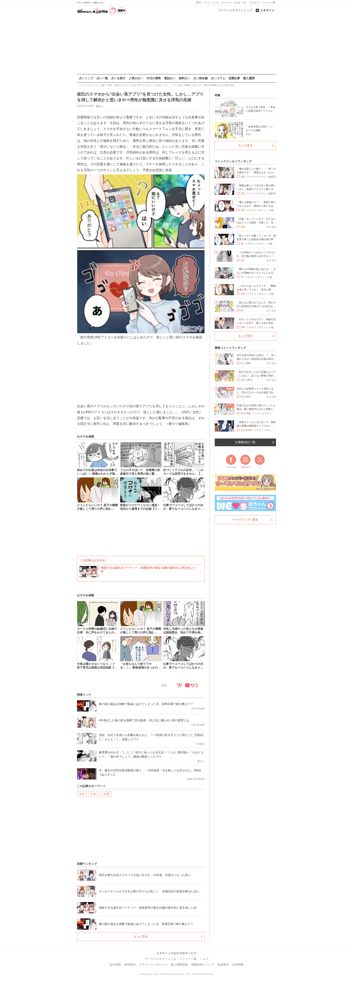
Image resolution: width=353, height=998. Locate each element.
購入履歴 (249, 78)
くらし (207, 2)
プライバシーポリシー (153, 964)
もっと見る (141, 936)
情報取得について (202, 964)
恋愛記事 (234, 78)
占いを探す (118, 78)
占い (245, 2)
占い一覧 (102, 78)
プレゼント (255, 2)
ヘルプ (204, 958)
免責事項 (223, 964)
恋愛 (106, 794)
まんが (237, 2)
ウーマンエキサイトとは (160, 958)
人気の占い (136, 78)
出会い (94, 794)
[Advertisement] (176, 44)
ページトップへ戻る (245, 519)
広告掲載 (238, 964)
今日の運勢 (153, 78)
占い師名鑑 (200, 78)
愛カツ (99, 105)
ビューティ (226, 2)
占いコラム (218, 78)
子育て (198, 2)
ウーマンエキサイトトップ (235, 10)
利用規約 (130, 964)
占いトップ (86, 78)
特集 (217, 95)
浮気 (82, 794)
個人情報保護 (179, 964)
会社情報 (115, 964)
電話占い (169, 78)
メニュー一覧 (269, 2)
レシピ (216, 2)
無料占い (184, 78)
